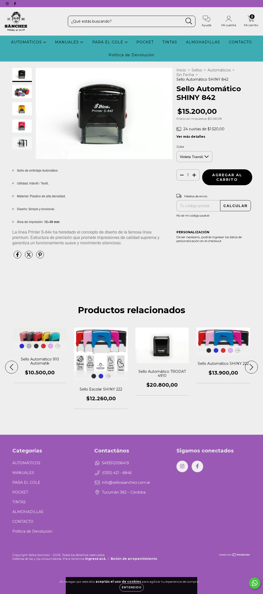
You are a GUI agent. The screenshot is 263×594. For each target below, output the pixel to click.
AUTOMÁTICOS (27, 42)
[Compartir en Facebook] (18, 256)
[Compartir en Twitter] (29, 256)
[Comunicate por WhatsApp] (254, 583)
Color (180, 146)
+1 (58, 346)
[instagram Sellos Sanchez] (8, 3)
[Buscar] (189, 21)
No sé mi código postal (192, 215)
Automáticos (219, 70)
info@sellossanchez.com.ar (126, 482)
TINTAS (169, 42)
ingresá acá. (95, 559)
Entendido (132, 587)
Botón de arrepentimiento (134, 559)
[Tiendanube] (235, 555)
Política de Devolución (131, 55)
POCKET (145, 42)
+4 (108, 376)
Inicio (181, 70)
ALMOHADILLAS (203, 42)
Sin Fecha (185, 74)
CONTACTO (240, 42)
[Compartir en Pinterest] (40, 256)
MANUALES (67, 42)
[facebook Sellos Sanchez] (15, 3)
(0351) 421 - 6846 (117, 472)
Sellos (197, 70)
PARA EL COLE (108, 42)
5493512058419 (115, 463)
